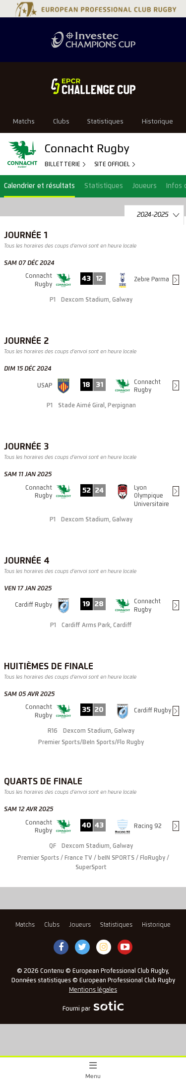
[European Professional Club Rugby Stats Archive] (94, 12)
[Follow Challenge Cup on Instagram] (104, 947)
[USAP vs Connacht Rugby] (93, 403)
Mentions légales (93, 990)
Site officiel (112, 164)
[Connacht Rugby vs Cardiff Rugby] (93, 732)
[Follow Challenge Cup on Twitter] (82, 947)
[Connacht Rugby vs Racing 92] (93, 853)
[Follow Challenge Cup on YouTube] (125, 947)
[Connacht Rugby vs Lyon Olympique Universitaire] (93, 513)
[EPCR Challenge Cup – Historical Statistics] (93, 86)
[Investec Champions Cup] (93, 39)
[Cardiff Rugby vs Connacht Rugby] (93, 622)
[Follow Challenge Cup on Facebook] (61, 947)
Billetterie (63, 164)
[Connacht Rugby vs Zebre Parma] (93, 296)
